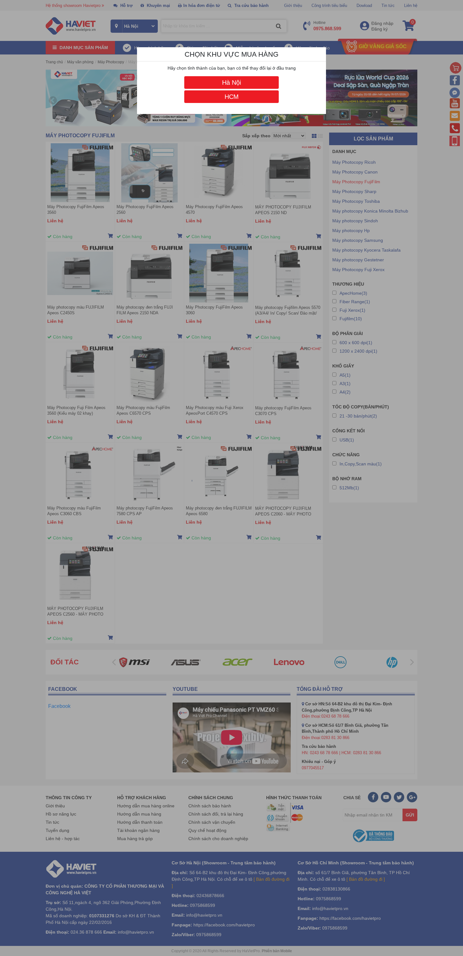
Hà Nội (231, 82)
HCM (232, 96)
